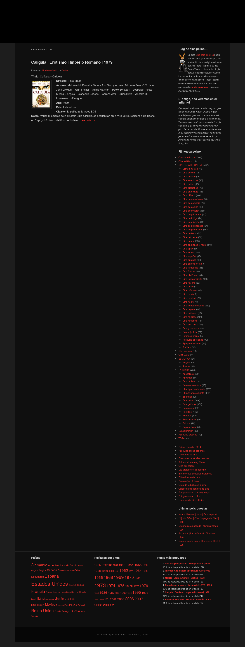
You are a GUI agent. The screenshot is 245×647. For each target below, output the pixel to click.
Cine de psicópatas (192, 229)
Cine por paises (186, 465)
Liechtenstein (37, 604)
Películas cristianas (193, 339)
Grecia (49, 591)
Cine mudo (188, 294)
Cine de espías (190, 206)
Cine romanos (190, 320)
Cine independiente (192, 279)
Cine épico (188, 248)
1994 (129, 593)
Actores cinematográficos (191, 462)
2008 (98, 604)
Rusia (58, 611)
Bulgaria (34, 570)
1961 (116, 571)
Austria (73, 565)
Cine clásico (189, 195)
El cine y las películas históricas (195, 473)
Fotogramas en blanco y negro (194, 492)
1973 (100, 585)
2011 (114, 605)
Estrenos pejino (191, 336)
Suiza (83, 611)
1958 (97, 571)
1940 (109, 565)
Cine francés (189, 271)
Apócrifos (187, 377)
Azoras (186, 366)
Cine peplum (189, 309)
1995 (136, 592)
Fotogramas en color (189, 496)
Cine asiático (185, 161)
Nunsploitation (185, 430)
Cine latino (188, 286)
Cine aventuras (190, 180)
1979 (144, 585)
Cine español (189, 256)
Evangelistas (189, 404)
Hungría (74, 592)
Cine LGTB (184, 354)
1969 (119, 577)
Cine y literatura (191, 328)
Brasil (80, 565)
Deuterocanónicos (192, 385)
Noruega (60, 605)
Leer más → (88, 120)
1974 (111, 585)
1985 (96, 593)
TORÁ (181, 438)
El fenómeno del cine (189, 477)
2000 (101, 599)
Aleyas (186, 362)
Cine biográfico (190, 187)
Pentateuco (188, 408)
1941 (115, 565)
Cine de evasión (191, 210)
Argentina (53, 565)
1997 (96, 599)
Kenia (67, 599)
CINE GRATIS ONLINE (190, 165)
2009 (107, 604)
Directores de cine (187, 454)
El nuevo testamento (193, 392)
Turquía (34, 616)
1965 (144, 571)
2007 (139, 598)
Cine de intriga (190, 218)
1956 (144, 565)
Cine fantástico (190, 267)
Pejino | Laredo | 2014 (189, 447)
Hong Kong (66, 592)
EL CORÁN (184, 358)
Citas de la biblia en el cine (192, 485)
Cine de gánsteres (192, 214)
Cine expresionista (192, 263)
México (50, 604)
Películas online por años (191, 450)
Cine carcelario (190, 191)
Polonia (73, 604)
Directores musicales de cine (193, 458)
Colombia (63, 570)
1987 (111, 593)
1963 (131, 571)
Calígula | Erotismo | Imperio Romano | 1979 (71, 62)
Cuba (77, 570)
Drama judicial (190, 332)
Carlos (65, 70)
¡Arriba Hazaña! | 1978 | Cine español (197, 514)
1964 (138, 570)
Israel (33, 599)
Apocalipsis (189, 373)
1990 (117, 593)
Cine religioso (190, 316)
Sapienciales (189, 427)
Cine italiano (189, 282)
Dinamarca (37, 576)
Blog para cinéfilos (205, 54)
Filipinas (79, 584)
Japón (59, 598)
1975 (120, 585)
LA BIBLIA (184, 370)
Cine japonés (185, 351)
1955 (138, 564)
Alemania (39, 564)
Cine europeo (189, 259)
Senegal (66, 611)
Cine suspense (190, 324)
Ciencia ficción (190, 168)
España (51, 576)
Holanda (56, 592)
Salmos (186, 423)
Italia (41, 598)
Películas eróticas (187, 434)
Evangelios (188, 400)
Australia (64, 565)
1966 (98, 577)
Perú (66, 605)
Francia (38, 591)
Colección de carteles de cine (193, 488)
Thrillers (187, 347)
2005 (120, 599)
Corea (71, 570)
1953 (122, 565)
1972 (137, 578)
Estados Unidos (49, 583)
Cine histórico (190, 275)
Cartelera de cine (187, 157)
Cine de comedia (191, 203)
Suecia (75, 611)
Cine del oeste (190, 237)
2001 (106, 599)
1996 (145, 593)
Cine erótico (189, 252)
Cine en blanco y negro (194, 244)
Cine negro (188, 301)
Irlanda (82, 591)
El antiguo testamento (194, 389)
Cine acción (189, 172)
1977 (136, 586)
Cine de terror (190, 233)
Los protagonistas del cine (192, 469)
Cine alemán (189, 176)
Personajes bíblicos (188, 481)
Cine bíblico (189, 381)
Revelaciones (190, 419)
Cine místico (189, 290)
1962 (123, 570)
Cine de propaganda (193, 225)
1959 (105, 571)
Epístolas (187, 396)
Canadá (52, 570)
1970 (129, 577)
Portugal (81, 605)
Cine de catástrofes (193, 199)
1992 (123, 593)
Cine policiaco (190, 313)
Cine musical (189, 298)
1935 (97, 565)
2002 (113, 599)
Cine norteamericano (193, 305)
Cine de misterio (191, 222)
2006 (129, 598)
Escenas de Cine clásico (191, 500)
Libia (72, 598)
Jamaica (50, 598)
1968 (108, 577)
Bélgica (42, 570)
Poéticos (187, 411)
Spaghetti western (192, 343)
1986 (103, 592)
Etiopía (72, 585)
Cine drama (188, 241)
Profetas (187, 415)
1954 (130, 564)
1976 (129, 585)
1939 (104, 565)
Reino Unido (42, 610)
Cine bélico (188, 184)
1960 (111, 571)
